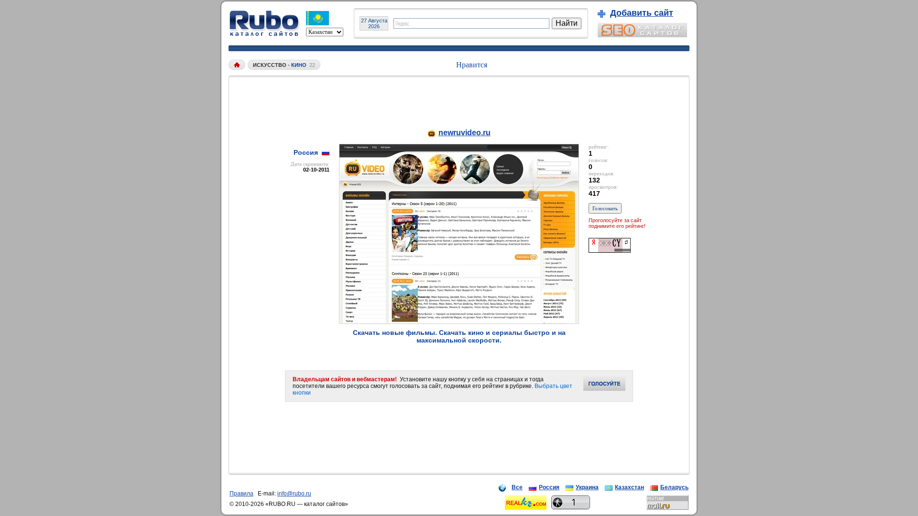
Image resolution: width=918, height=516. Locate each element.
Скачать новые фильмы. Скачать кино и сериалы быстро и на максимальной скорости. (459, 336)
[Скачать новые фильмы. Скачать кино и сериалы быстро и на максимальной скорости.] (459, 321)
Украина (587, 487)
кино (298, 65)
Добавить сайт (641, 13)
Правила (241, 493)
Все (517, 487)
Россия (549, 487)
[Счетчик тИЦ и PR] (610, 250)
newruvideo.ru (464, 133)
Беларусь (674, 487)
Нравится (471, 65)
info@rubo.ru (294, 493)
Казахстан (629, 487)
